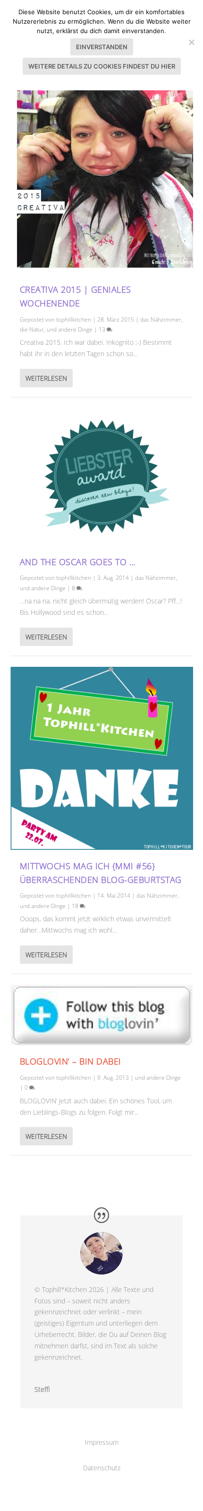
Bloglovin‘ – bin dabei (70, 1061)
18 (76, 906)
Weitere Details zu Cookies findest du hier (101, 66)
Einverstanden (101, 47)
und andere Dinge (70, 329)
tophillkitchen (73, 319)
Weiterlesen (46, 378)
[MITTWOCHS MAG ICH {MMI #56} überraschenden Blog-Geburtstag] (101, 758)
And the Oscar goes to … (78, 562)
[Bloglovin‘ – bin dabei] (101, 1015)
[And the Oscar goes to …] (101, 477)
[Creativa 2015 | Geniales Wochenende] (101, 181)
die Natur (32, 329)
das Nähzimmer (160, 319)
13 (103, 329)
